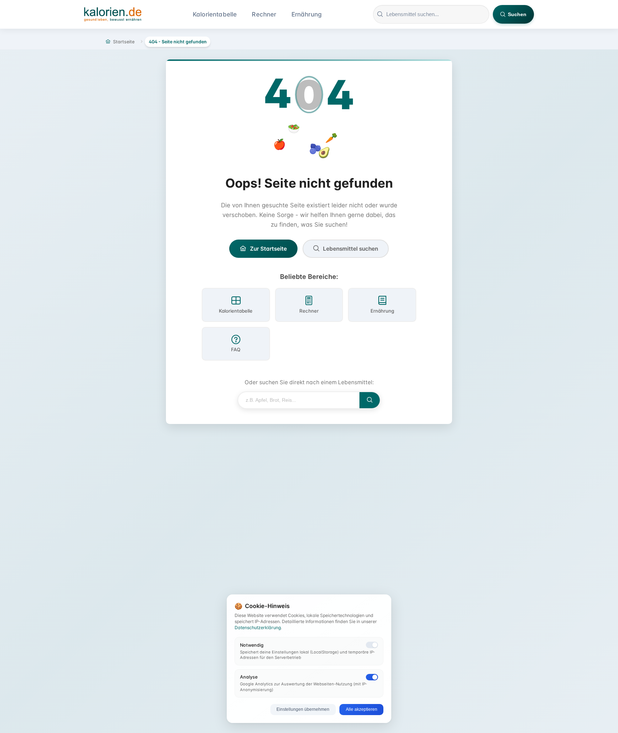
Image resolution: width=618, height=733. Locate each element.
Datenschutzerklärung (258, 627)
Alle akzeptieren (361, 709)
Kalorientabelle (215, 14)
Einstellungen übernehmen (302, 709)
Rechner (264, 14)
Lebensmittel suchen (350, 248)
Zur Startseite (268, 248)
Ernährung (306, 14)
